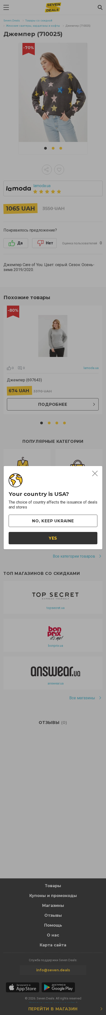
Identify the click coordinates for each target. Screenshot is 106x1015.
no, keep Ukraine (53, 521)
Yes (53, 538)
